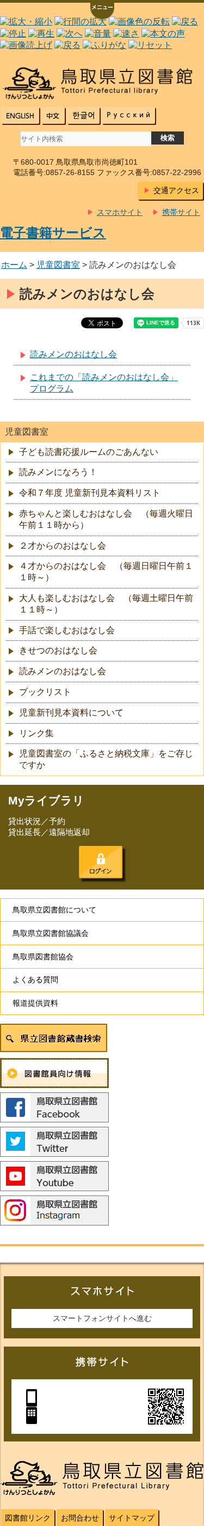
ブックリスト (45, 691)
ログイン (100, 862)
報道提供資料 (35, 1003)
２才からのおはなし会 (62, 545)
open (102, 12)
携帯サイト (181, 212)
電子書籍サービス (53, 232)
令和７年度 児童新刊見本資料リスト (89, 492)
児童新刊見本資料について (71, 712)
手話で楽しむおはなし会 (67, 630)
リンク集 (36, 733)
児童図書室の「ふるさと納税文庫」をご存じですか (106, 759)
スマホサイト (120, 212)
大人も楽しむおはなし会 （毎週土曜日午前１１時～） (106, 603)
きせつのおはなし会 (58, 650)
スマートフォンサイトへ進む (102, 1318)
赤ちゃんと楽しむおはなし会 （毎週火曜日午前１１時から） (106, 519)
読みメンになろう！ (58, 472)
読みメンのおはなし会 (73, 354)
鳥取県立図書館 (102, 83)
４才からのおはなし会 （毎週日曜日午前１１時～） (106, 571)
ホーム (14, 264)
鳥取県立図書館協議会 (51, 933)
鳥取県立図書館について (54, 909)
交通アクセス (176, 190)
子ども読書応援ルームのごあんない (88, 451)
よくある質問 (35, 979)
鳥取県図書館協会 (43, 956)
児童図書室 (58, 264)
